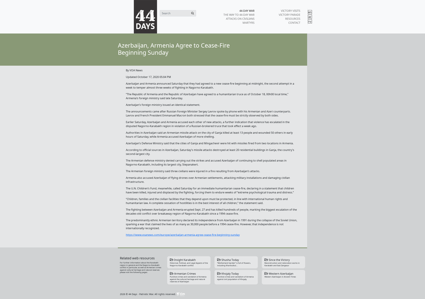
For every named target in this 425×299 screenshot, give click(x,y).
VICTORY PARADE (289, 15)
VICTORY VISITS (290, 11)
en (309, 12)
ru (309, 21)
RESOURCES (292, 19)
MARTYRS (249, 23)
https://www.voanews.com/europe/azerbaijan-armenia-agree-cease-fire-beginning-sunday (183, 235)
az (309, 17)
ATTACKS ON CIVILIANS (240, 19)
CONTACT (294, 23)
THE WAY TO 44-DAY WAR (239, 15)
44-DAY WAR (247, 11)
